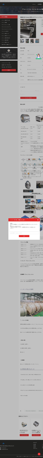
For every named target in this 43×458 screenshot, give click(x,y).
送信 (24, 236)
